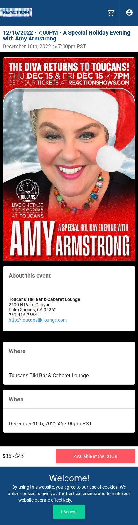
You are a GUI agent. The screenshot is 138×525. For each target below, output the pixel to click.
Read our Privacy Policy (96, 500)
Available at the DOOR (95, 456)
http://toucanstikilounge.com (38, 320)
